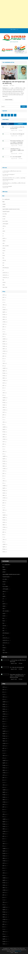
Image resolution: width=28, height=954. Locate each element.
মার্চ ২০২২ (4, 424)
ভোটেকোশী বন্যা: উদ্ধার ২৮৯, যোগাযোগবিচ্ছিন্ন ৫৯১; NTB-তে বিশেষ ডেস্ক (17, 150)
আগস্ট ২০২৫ (5, 324)
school (4, 206)
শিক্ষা (3, 279)
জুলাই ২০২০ (4, 473)
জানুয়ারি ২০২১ (5, 458)
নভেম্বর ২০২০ (5, 463)
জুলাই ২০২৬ (4, 297)
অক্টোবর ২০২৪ (5, 348)
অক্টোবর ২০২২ (5, 407)
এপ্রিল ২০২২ (5, 422)
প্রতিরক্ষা (4, 240)
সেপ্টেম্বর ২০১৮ (5, 527)
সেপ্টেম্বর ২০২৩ (5, 380)
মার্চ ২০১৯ (4, 512)
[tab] (7, 124)
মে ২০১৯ (4, 507)
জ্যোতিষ (4, 231)
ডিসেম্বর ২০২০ (5, 461)
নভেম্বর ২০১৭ (5, 551)
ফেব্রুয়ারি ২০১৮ (5, 544)
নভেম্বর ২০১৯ (5, 493)
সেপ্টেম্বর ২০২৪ (5, 351)
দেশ (3, 233)
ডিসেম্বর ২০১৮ (5, 519)
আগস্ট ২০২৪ (5, 353)
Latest (7, 123)
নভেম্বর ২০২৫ (5, 317)
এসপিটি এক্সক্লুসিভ (5, 223)
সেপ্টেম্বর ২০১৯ (5, 497)
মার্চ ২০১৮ (4, 541)
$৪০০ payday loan (6, 199)
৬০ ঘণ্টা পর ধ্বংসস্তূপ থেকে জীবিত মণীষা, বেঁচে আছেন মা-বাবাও (17, 128)
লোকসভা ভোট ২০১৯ (6, 272)
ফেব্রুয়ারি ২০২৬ (5, 309)
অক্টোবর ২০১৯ (5, 495)
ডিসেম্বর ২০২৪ (5, 343)
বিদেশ (3, 253)
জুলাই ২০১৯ (4, 502)
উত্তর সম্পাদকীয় (5, 221)
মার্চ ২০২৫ (4, 336)
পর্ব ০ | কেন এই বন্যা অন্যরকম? (15, 156)
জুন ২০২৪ (4, 358)
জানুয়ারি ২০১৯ (5, 517)
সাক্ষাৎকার (4, 282)
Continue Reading (8, 99)
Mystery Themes (18, 951)
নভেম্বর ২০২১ (5, 434)
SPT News (12, 85)
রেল (3, 270)
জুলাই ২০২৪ (4, 356)
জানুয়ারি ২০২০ (5, 488)
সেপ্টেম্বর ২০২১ (5, 439)
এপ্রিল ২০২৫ (5, 334)
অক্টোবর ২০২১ (5, 436)
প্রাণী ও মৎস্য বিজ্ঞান (6, 245)
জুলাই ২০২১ (4, 444)
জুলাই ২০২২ (4, 414)
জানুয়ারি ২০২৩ (5, 400)
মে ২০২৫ (4, 331)
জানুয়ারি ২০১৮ (5, 546)
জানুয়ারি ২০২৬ (5, 312)
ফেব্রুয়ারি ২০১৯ (5, 515)
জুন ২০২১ (4, 446)
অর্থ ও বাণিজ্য (5, 213)
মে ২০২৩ (4, 390)
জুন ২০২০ (4, 475)
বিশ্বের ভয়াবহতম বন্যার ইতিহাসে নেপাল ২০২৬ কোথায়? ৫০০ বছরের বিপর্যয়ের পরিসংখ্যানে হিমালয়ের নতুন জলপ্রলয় (16, 142)
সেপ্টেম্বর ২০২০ (5, 468)
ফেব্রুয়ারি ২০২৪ (5, 368)
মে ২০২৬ (4, 302)
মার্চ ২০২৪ (4, 365)
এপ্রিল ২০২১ (5, 451)
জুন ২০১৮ (4, 534)
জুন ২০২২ (4, 417)
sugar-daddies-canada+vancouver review (11, 209)
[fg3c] (14, 48)
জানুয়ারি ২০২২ (5, 429)
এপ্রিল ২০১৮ (5, 539)
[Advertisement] (14, 14)
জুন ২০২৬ (4, 299)
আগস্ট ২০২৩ (5, 383)
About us (16, 952)
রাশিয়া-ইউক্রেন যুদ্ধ (6, 267)
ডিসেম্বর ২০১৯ (5, 490)
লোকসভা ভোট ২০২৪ (6, 277)
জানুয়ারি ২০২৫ (5, 341)
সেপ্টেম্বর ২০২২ (5, 409)
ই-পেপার (4, 218)
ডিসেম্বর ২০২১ (5, 431)
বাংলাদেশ (4, 250)
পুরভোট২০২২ (5, 238)
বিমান (3, 258)
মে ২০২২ (4, 419)
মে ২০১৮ (4, 537)
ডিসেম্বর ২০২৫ (5, 314)
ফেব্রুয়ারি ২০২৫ (5, 338)
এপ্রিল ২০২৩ (5, 392)
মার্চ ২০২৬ (4, 307)
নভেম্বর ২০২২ (5, 404)
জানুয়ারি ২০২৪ (5, 370)
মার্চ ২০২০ (4, 483)
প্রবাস (3, 243)
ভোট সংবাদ (4, 260)
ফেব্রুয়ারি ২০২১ (5, 456)
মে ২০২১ (4, 449)
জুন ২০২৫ (4, 329)
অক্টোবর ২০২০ (5, 466)
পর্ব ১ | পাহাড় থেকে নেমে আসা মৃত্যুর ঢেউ (17, 134)
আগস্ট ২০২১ (4, 441)
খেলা (3, 228)
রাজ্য (3, 265)
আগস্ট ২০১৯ (4, 500)
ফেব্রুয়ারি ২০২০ (5, 485)
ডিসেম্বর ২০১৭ (5, 549)
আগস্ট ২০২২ (5, 412)
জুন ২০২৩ (4, 387)
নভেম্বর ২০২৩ (5, 375)
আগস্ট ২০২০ (5, 471)
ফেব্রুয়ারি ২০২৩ (5, 397)
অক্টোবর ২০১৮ (5, 524)
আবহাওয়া (4, 216)
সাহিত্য (4, 284)
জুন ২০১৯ (4, 505)
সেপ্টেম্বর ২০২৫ (5, 321)
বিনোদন (4, 255)
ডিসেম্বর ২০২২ (5, 402)
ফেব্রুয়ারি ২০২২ (5, 427)
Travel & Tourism (6, 211)
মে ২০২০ (4, 478)
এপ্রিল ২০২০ (5, 480)
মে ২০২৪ (4, 361)
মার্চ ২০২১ (4, 453)
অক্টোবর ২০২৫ (5, 319)
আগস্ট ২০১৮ (4, 529)
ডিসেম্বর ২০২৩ (5, 373)
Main (4, 201)
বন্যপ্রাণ (4, 248)
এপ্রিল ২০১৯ (5, 510)
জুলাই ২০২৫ (4, 326)
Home (12, 952)
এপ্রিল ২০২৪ (5, 363)
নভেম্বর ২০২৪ (5, 346)
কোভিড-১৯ (4, 226)
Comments (20, 123)
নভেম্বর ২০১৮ (5, 522)
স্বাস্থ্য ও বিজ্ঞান (5, 287)
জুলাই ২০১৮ (4, 532)
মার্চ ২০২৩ (4, 395)
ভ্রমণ (3, 262)
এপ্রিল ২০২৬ (5, 304)
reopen (4, 204)
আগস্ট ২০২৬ (5, 294)
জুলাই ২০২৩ (4, 385)
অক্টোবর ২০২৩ (5, 378)
